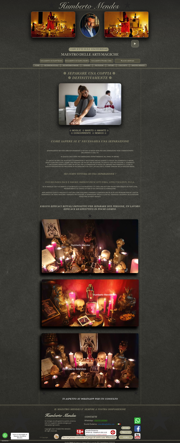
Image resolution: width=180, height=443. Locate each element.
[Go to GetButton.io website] (5, 441)
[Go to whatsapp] (5, 435)
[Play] (135, 44)
